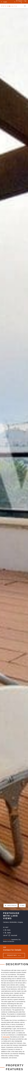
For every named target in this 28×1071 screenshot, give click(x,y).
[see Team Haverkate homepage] (9, 6)
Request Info (12, 955)
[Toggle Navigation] (25, 6)
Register (20, 1)
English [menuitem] (5, 1)
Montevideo (6, 1037)
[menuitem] (9, 2)
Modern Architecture (8, 941)
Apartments (14, 939)
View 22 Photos (11, 905)
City (19, 939)
